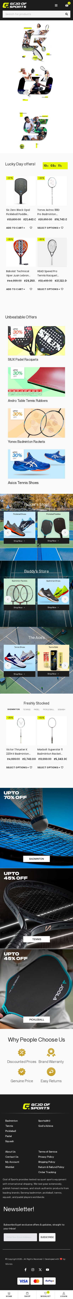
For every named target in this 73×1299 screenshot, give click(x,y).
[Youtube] (47, 1269)
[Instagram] (33, 1269)
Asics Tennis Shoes (23, 482)
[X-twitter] (40, 1269)
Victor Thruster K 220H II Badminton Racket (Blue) (17, 752)
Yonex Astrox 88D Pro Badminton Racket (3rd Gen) (48, 212)
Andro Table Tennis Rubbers (28, 400)
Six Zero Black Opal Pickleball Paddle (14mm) (18, 212)
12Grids (9, 1264)
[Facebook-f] (25, 1269)
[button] (8, 532)
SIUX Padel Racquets (23, 359)
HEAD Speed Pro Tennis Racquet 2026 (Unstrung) (47, 273)
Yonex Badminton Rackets (26, 441)
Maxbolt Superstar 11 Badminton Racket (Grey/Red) (50, 752)
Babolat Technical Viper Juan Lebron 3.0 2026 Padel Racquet (17, 273)
